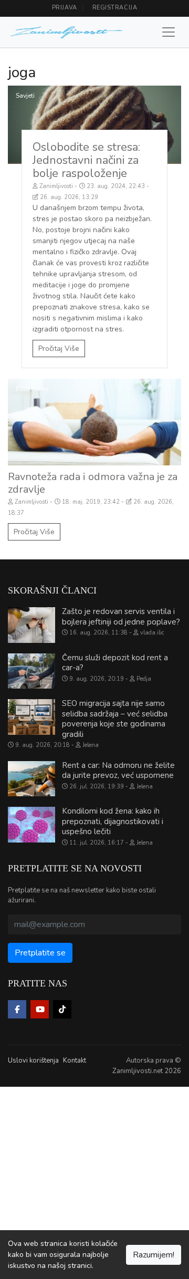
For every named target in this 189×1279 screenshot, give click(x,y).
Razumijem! (153, 1255)
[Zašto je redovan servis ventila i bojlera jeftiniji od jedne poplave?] (31, 625)
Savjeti (25, 95)
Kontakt (74, 1060)
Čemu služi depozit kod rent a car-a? (115, 662)
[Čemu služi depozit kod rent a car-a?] (31, 671)
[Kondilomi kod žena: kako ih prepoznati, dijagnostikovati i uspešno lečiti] (31, 825)
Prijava (64, 8)
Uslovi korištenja (33, 1060)
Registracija (115, 8)
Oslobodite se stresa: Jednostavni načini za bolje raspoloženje (86, 160)
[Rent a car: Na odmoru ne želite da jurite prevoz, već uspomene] (31, 779)
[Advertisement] (94, 1181)
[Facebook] (17, 1009)
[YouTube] (39, 1009)
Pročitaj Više (58, 348)
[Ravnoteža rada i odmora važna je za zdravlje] (94, 422)
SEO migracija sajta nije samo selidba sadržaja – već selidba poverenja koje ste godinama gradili (114, 719)
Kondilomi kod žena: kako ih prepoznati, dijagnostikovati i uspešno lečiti (112, 821)
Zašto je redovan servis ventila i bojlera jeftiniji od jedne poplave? (121, 616)
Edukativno (32, 388)
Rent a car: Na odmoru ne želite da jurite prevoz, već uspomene (118, 770)
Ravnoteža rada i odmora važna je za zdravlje (92, 483)
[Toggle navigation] (168, 32)
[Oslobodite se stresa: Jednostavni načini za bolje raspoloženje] (94, 125)
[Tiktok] (62, 1009)
